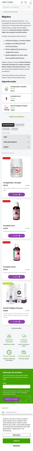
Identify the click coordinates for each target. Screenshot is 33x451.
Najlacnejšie (20, 124)
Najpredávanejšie (8, 124)
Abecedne (14, 129)
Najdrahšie (6, 129)
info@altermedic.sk (11, 412)
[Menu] (30, 2)
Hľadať (29, 7)
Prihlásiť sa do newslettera (11, 399)
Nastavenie (16, 435)
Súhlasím (16, 441)
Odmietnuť (16, 446)
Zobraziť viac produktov (16, 116)
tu (10, 431)
